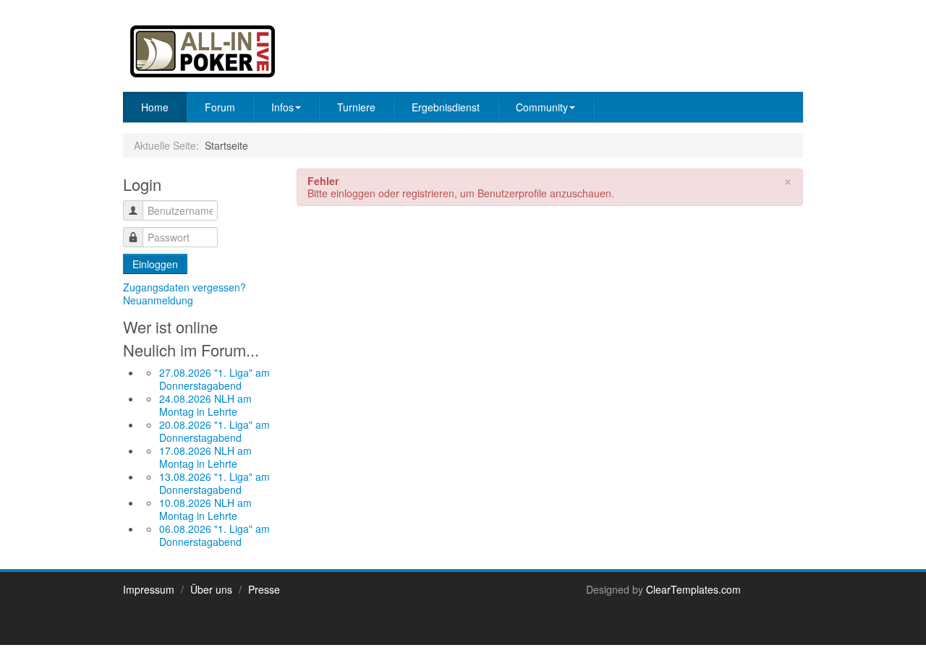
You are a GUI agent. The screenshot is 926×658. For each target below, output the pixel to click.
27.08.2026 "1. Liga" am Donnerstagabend (214, 379)
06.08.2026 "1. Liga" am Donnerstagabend (214, 535)
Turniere (356, 107)
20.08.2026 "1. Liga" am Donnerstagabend (214, 431)
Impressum (148, 589)
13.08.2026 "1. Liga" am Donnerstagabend (214, 483)
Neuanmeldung (158, 300)
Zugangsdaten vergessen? (184, 287)
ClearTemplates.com (693, 589)
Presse (264, 589)
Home (155, 107)
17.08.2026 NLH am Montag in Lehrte (205, 457)
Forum (220, 107)
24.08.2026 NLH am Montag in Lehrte (205, 405)
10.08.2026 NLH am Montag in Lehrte (205, 509)
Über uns (211, 589)
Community (542, 107)
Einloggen (155, 264)
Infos (282, 107)
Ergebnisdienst (446, 107)
